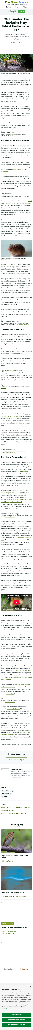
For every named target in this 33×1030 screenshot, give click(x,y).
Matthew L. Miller (17, 42)
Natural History (6, 793)
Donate (21, 11)
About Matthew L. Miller (18, 780)
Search (17, 7)
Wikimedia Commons (6, 259)
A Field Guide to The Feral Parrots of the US (15, 807)
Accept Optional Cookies (16, 1025)
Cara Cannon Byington (9, 931)
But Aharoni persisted (7, 264)
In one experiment (23, 471)
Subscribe (25, 969)
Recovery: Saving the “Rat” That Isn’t (13, 813)
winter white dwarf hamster (14, 371)
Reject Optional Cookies (16, 1020)
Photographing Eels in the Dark (14, 892)
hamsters (19, 146)
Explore (8, 7)
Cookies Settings (16, 1014)
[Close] (31, 987)
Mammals (4, 796)
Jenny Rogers (6, 896)
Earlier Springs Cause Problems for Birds (15, 856)
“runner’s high (10, 694)
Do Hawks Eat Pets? (7, 810)
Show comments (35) (15, 759)
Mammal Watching (7, 791)
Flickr (6, 75)
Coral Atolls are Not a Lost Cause (14, 928)
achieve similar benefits (13, 709)
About (25, 7)
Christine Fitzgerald (20, 896)
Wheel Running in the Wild (23, 670)
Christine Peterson (8, 861)
